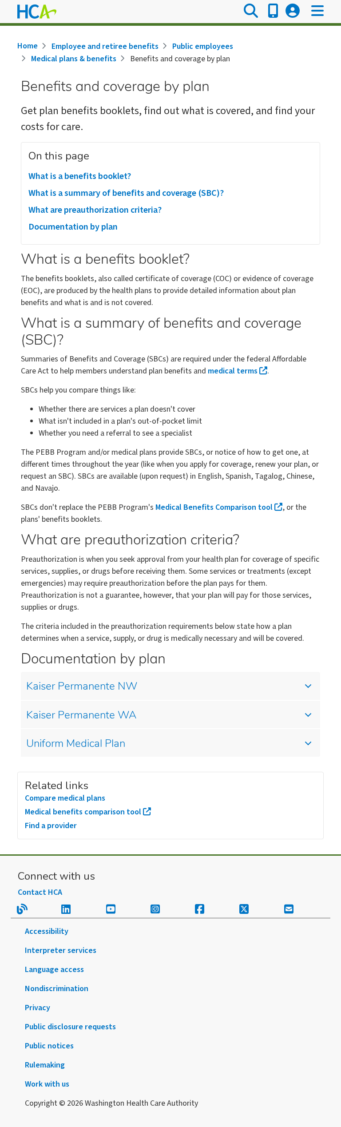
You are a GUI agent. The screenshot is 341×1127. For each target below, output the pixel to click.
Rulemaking (45, 1065)
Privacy (37, 1007)
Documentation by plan (73, 227)
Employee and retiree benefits (105, 46)
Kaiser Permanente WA (81, 715)
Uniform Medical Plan (75, 744)
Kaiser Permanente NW (81, 687)
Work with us (47, 1084)
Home (27, 46)
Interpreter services (60, 950)
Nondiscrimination (56, 988)
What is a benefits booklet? (79, 176)
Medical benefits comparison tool (83, 811)
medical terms (233, 371)
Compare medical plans (65, 798)
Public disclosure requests (70, 1026)
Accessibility (46, 931)
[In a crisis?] (273, 11)
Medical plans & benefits (73, 58)
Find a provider (51, 825)
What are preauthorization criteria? (95, 210)
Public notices (49, 1046)
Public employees (202, 46)
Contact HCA (40, 892)
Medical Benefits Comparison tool (214, 507)
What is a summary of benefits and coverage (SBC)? (126, 193)
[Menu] (317, 11)
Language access (54, 969)
